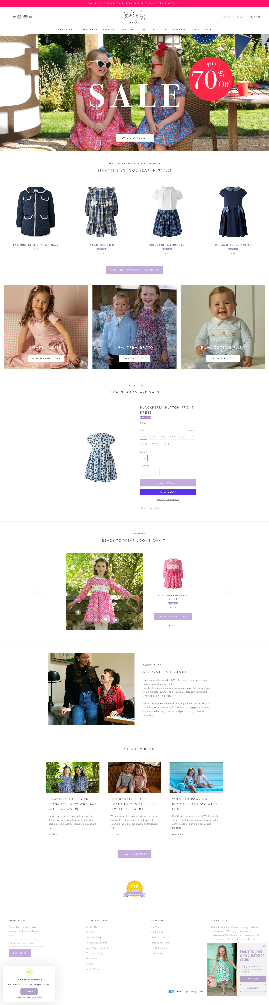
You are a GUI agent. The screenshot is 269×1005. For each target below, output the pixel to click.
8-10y (144, 444)
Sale (208, 29)
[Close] (264, 946)
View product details (150, 508)
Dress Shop (89, 29)
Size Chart (91, 932)
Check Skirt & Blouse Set (167, 245)
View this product (173, 616)
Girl (144, 29)
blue (144, 458)
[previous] (39, 591)
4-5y (163, 436)
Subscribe (20, 953)
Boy (155, 29)
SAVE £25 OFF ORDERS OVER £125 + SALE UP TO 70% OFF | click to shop (134, 3)
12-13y (167, 444)
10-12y (155, 444)
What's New (66, 29)
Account (227, 17)
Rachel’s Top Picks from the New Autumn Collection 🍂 (72, 803)
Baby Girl (128, 29)
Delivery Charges (94, 937)
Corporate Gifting (94, 953)
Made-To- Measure (160, 942)
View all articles (134, 854)
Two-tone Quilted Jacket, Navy (35, 245)
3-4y (153, 436)
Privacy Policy (92, 969)
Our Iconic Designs (160, 937)
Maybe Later (253, 988)
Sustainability (157, 953)
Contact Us (91, 927)
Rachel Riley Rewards (96, 942)
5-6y (172, 436)
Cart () (256, 17)
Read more (54, 834)
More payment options (168, 499)
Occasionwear (175, 29)
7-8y (191, 436)
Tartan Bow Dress (102, 245)
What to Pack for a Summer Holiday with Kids (194, 803)
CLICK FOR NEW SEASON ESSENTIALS (134, 270)
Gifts (195, 29)
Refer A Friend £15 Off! (97, 948)
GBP (14, 17)
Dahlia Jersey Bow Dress (233, 245)
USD (30, 17)
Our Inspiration (158, 932)
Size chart (191, 430)
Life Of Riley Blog (159, 948)
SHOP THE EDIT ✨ (134, 137)
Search (241, 17)
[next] (229, 591)
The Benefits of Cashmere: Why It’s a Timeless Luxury (133, 803)
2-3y (144, 436)
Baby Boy (109, 29)
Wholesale (91, 958)
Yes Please (253, 979)
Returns (89, 963)
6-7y (182, 436)
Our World (156, 927)
